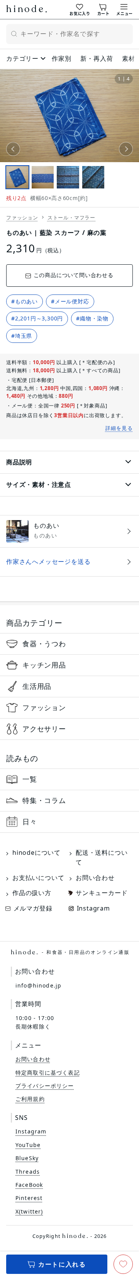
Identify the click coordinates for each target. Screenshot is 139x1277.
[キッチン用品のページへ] (69, 665)
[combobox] (69, 34)
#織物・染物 (92, 318)
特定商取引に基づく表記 (47, 1072)
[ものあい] (69, 531)
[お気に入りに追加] (123, 1264)
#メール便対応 (70, 301)
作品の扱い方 (31, 892)
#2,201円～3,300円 (37, 318)
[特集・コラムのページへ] (69, 800)
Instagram (93, 908)
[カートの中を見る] (103, 9)
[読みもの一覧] (69, 779)
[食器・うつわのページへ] (69, 643)
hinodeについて (36, 852)
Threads (27, 1171)
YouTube (28, 1145)
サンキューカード (101, 892)
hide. (70, 952)
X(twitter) (29, 1211)
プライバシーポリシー (44, 1085)
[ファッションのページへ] (69, 707)
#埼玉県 (21, 335)
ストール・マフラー (71, 217)
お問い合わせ (95, 877)
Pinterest (28, 1198)
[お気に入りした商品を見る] (80, 9)
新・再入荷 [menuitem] (96, 58)
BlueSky (27, 1158)
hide (26, 9)
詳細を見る (119, 428)
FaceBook (29, 1184)
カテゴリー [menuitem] (22, 58)
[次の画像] (126, 149)
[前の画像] (13, 149)
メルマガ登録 (33, 908)
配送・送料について (101, 857)
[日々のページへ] (69, 821)
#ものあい (24, 301)
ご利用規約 (30, 1098)
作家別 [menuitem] (61, 58)
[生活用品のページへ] (69, 686)
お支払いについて (38, 877)
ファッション (22, 217)
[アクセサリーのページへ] (69, 729)
